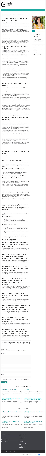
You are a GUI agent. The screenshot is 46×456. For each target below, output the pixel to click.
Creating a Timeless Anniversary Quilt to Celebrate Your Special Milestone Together (33, 399)
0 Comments (14, 22)
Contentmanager (5, 22)
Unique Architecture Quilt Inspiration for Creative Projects (10, 422)
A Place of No (26, 389)
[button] (8, 10)
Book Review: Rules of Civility (37, 54)
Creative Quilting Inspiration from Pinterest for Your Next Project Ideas (11, 399)
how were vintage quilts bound (6, 441)
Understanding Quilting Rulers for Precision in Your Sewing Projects (11, 412)
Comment (3, 353)
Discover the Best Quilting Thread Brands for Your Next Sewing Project (33, 422)
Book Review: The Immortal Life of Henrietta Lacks (38, 50)
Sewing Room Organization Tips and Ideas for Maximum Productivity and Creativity (23, 344)
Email (2, 370)
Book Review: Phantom (36, 35)
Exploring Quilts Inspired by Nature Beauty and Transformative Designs (8, 343)
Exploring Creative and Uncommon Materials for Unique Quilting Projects (34, 412)
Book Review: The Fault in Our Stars (38, 45)
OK (38, 454)
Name (2, 365)
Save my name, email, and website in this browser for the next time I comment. (16, 379)
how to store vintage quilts (5, 439)
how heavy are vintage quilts (5, 437)
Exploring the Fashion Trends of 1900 (9, 389)
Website (2, 374)
